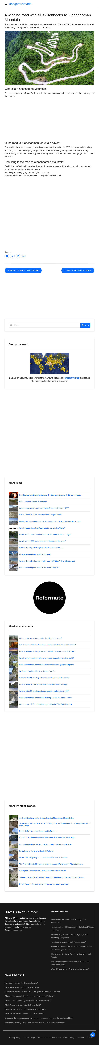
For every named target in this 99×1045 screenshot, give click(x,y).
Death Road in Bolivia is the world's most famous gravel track (44, 884)
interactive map (72, 378)
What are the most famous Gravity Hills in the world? (40, 638)
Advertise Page (29, 1037)
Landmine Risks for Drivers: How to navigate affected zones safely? (32, 992)
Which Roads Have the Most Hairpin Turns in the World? (42, 528)
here (32, 924)
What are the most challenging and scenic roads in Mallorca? (29, 996)
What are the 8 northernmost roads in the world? (24, 1014)
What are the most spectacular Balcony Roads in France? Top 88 (45, 698)
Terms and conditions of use (49, 1037)
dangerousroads (20, 4)
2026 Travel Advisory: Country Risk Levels (22, 987)
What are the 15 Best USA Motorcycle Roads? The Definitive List (45, 704)
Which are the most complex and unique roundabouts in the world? (46, 658)
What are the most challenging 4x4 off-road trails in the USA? (44, 508)
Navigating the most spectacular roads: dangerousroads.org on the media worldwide (39, 1018)
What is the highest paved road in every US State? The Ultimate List (47, 561)
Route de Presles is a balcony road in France (37, 831)
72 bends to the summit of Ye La (76, 270)
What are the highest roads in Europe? (35, 554)
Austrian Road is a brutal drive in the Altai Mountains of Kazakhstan (46, 818)
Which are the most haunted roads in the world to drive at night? (45, 534)
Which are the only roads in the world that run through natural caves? (47, 645)
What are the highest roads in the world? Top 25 (38, 567)
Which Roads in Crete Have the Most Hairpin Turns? (40, 515)
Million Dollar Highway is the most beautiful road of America (43, 857)
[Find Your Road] (49, 363)
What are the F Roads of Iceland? (33, 502)
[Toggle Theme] (92, 1034)
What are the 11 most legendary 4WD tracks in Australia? (28, 1000)
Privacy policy (14, 1037)
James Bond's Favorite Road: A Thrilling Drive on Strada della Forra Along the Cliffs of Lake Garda (54, 824)
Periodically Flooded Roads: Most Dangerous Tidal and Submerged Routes (49, 521)
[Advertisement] (49, 119)
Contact (90, 1037)
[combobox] (45, 325)
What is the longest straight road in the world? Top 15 (41, 548)
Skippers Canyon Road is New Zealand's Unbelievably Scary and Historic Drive (51, 877)
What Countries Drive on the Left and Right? (23, 1005)
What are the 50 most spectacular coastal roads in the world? (44, 678)
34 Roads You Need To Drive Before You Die (37, 671)
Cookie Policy (68, 1037)
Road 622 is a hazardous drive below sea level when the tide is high (47, 838)
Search (85, 325)
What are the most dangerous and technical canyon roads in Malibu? (47, 651)
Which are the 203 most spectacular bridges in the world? (42, 541)
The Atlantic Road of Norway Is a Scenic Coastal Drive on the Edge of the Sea (51, 864)
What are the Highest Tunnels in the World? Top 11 (25, 1009)
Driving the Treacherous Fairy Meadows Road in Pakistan (42, 871)
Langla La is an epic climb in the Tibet (24, 270)
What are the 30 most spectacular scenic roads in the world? (44, 691)
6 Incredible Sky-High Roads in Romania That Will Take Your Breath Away (35, 1022)
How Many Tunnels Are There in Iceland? (21, 983)
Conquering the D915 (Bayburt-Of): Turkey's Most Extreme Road (45, 844)
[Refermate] (49, 597)
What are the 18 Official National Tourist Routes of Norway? (43, 684)
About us (80, 1037)
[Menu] (7, 4)
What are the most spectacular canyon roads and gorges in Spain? (46, 665)
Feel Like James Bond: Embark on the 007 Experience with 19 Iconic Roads (50, 495)
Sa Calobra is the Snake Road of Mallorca (36, 851)
